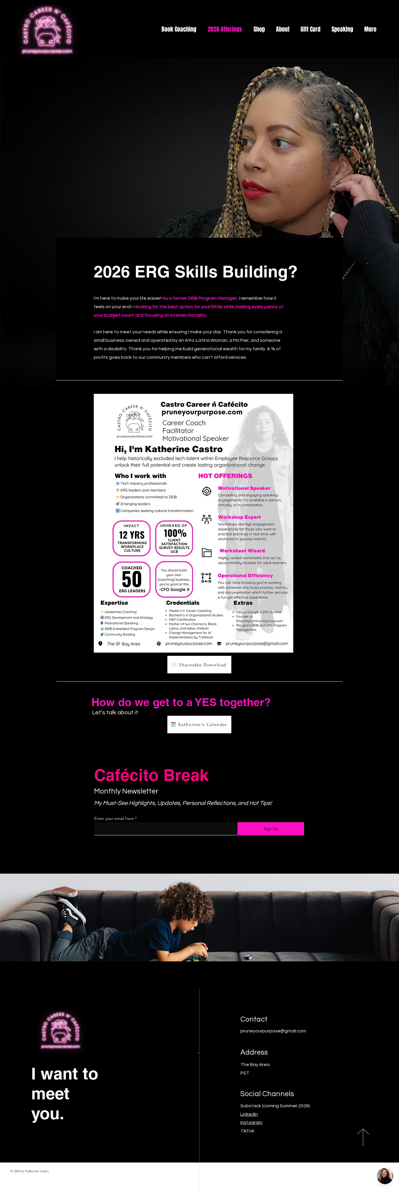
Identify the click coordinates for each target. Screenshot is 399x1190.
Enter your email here (114, 818)
